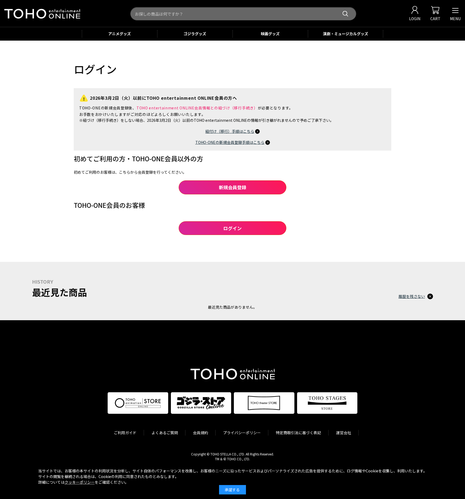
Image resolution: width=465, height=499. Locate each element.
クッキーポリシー (80, 482)
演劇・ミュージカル (345, 33)
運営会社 (343, 432)
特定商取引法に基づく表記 (298, 432)
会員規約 (200, 432)
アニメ (119, 33)
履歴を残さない (412, 296)
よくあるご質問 (165, 432)
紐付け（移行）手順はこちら (229, 131)
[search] (345, 14)
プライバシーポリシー (242, 432)
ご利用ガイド (125, 432)
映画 (270, 33)
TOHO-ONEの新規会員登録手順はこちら (230, 142)
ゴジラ (195, 33)
